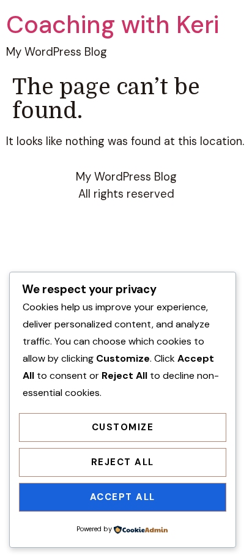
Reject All (122, 462)
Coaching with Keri (112, 24)
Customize (123, 427)
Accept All (122, 497)
